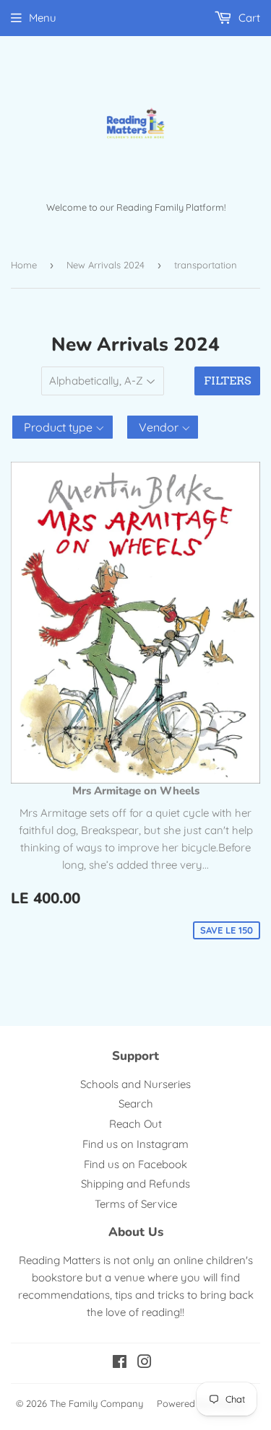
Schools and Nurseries (135, 1084)
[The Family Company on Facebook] (119, 1363)
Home (24, 265)
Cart (248, 18)
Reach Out (135, 1124)
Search (136, 1103)
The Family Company (96, 1403)
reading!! (163, 1312)
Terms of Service (136, 1204)
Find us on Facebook (135, 1164)
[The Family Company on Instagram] (144, 1363)
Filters (227, 380)
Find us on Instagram (135, 1144)
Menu (42, 18)
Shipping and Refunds (135, 1183)
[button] (62, 427)
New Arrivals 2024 (105, 265)
